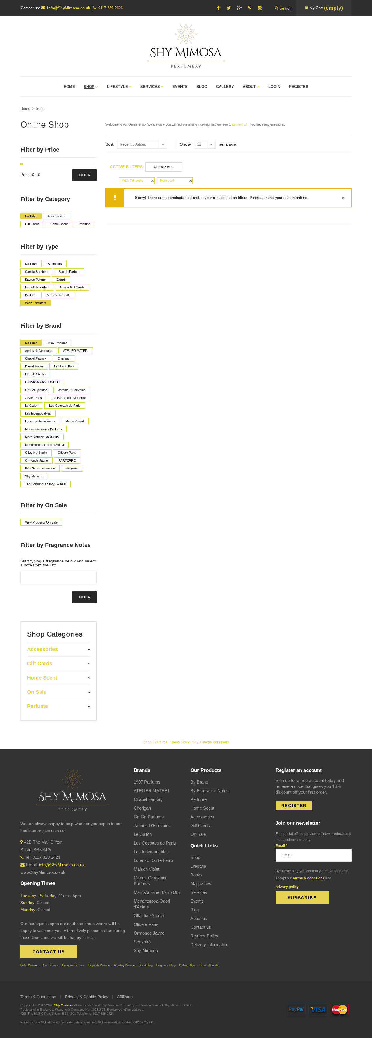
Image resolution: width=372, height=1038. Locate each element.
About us (198, 918)
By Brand (199, 781)
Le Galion (143, 834)
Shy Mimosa (146, 950)
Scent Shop (146, 965)
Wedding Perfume (124, 965)
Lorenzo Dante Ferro (153, 860)
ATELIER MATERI (151, 790)
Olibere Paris (146, 924)
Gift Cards (200, 825)
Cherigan (142, 808)
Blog (194, 909)
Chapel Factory (148, 799)
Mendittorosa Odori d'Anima (152, 904)
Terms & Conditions (38, 997)
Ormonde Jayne (149, 933)
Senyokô (142, 941)
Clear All (164, 167)
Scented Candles (210, 965)
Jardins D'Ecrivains (152, 825)
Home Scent (180, 742)
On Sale (198, 834)
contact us (239, 124)
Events (197, 901)
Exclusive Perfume (73, 965)
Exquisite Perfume (99, 965)
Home (25, 108)
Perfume (161, 742)
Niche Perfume (29, 965)
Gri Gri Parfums (149, 816)
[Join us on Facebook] (218, 7)
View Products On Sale (41, 522)
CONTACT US (49, 951)
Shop (40, 108)
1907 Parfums (147, 781)
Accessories (202, 816)
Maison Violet (146, 869)
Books (196, 874)
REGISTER (294, 805)
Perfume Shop (187, 965)
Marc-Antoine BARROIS (157, 892)
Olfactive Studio (149, 915)
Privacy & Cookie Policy (86, 997)
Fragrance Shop (166, 965)
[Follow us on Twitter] (228, 7)
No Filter (31, 216)
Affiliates (125, 997)
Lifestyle (198, 866)
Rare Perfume (50, 965)
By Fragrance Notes (209, 790)
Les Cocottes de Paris (155, 842)
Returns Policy (204, 935)
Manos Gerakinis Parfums (150, 880)
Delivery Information (209, 944)
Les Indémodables (151, 851)
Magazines (200, 883)
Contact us (200, 927)
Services (198, 892)
